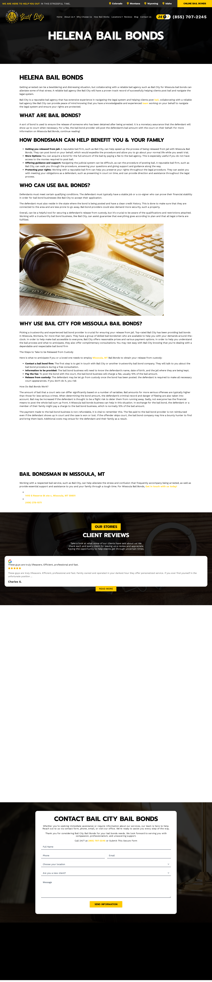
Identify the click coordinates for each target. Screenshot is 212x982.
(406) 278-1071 (33, 502)
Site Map (159, 959)
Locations (116, 17)
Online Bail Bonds (194, 3)
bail (156, 99)
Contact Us (145, 17)
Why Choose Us (84, 17)
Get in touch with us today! (161, 486)
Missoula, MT (100, 357)
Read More (106, 588)
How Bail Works (101, 17)
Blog (136, 17)
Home (59, 17)
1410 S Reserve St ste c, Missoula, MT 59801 (50, 495)
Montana (135, 3)
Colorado (117, 3)
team (145, 103)
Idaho (168, 3)
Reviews (128, 17)
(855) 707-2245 (190, 16)
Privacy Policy (134, 975)
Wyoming (152, 3)
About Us (68, 17)
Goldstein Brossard (115, 978)
